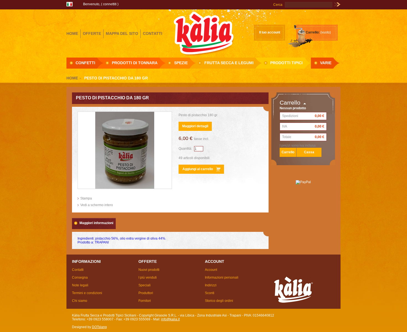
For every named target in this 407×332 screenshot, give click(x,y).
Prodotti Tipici (286, 63)
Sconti (209, 293)
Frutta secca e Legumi (229, 63)
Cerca (277, 5)
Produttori (145, 293)
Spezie (181, 63)
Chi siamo (79, 301)
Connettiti (110, 4)
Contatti (78, 270)
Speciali (144, 285)
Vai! (337, 4)
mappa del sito (122, 33)
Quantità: (185, 149)
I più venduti (147, 277)
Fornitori (144, 301)
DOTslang (99, 327)
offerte (92, 33)
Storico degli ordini (219, 301)
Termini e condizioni (87, 293)
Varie (325, 63)
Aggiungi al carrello (197, 169)
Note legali (80, 285)
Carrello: (313, 32)
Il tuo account (269, 32)
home (72, 33)
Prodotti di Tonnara (135, 63)
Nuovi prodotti (148, 270)
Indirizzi (211, 285)
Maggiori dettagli (195, 126)
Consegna (80, 277)
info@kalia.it (170, 319)
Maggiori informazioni (96, 223)
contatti (152, 33)
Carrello (290, 102)
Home (72, 78)
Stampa (86, 198)
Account (211, 270)
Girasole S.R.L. (203, 32)
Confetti (85, 63)
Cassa (309, 152)
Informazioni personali (221, 277)
